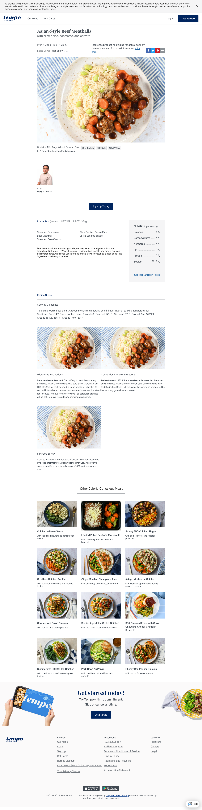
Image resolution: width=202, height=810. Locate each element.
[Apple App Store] (91, 788)
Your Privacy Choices (68, 771)
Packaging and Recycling (117, 760)
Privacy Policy (49, 9)
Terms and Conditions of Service (122, 751)
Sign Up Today (101, 206)
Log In (170, 18)
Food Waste (110, 765)
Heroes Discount (66, 760)
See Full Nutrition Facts (147, 274)
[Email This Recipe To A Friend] (162, 50)
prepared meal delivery (117, 795)
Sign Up (61, 751)
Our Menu (62, 741)
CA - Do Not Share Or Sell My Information (79, 765)
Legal (154, 751)
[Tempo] (12, 18)
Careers (155, 746)
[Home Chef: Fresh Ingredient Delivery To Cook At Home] (14, 740)
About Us (156, 741)
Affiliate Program (113, 746)
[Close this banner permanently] (197, 6)
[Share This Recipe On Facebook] (148, 50)
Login (60, 746)
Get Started (188, 18)
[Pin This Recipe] (157, 50)
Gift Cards (62, 756)
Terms (30, 9)
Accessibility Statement (117, 770)
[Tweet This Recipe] (153, 50)
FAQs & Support (112, 741)
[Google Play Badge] (110, 788)
